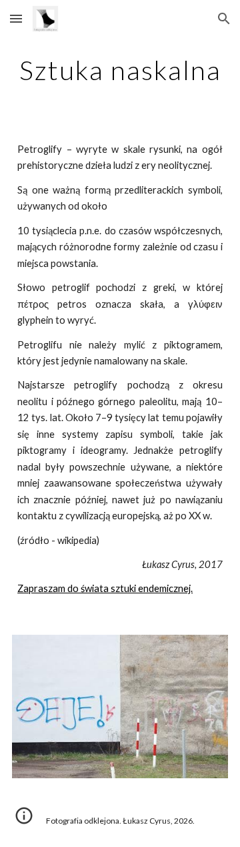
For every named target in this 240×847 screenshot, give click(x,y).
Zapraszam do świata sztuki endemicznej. (105, 588)
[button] (16, 18)
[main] (120, 70)
